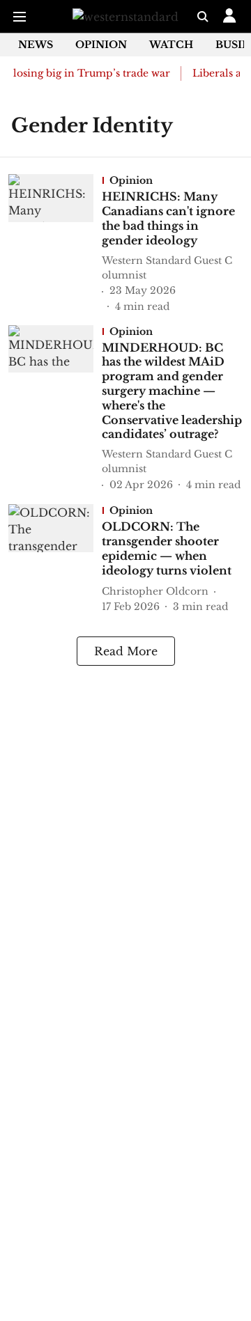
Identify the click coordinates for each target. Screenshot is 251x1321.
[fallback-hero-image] (55, 243)
